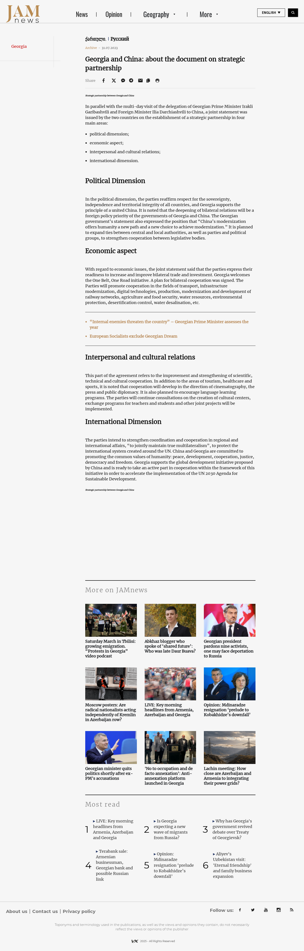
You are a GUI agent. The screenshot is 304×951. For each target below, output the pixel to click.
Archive (92, 48)
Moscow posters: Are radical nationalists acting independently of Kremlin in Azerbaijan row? (110, 712)
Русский (120, 38)
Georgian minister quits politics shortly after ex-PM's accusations (109, 773)
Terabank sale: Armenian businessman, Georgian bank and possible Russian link (114, 865)
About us (16, 911)
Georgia (19, 46)
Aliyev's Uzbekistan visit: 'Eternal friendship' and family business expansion (232, 865)
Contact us (45, 911)
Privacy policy (79, 911)
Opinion (113, 14)
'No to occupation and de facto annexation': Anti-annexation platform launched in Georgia (169, 776)
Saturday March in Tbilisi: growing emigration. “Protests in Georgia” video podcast (110, 649)
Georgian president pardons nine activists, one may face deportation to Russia (228, 649)
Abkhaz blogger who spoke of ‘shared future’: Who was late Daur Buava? (170, 646)
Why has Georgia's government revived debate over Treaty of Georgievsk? (232, 829)
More (206, 14)
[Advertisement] (170, 536)
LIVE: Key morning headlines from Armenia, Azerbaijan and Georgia (169, 710)
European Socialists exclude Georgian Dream (133, 336)
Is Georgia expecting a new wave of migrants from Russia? (171, 829)
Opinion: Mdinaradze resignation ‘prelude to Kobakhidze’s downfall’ (227, 710)
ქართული (95, 38)
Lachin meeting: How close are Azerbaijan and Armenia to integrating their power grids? (227, 776)
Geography (156, 14)
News (82, 14)
